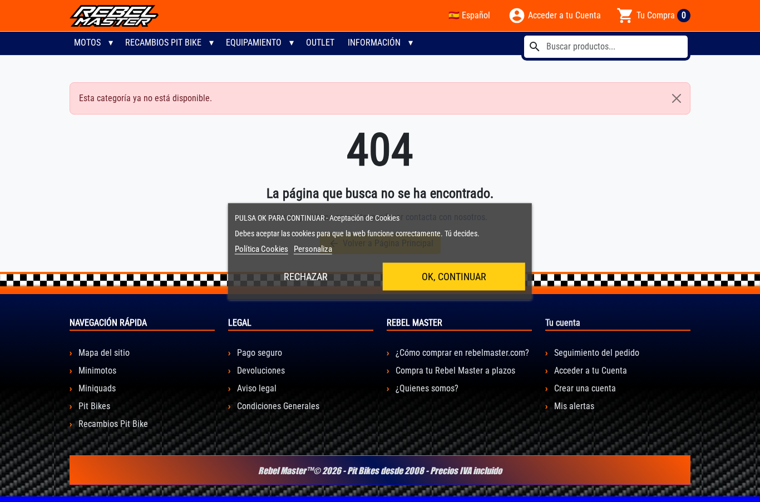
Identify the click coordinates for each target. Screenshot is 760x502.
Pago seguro (258, 352)
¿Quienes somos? (425, 388)
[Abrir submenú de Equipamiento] (291, 42)
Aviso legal (256, 388)
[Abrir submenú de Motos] (110, 42)
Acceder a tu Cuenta (589, 370)
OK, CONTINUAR (454, 276)
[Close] (676, 98)
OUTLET (320, 42)
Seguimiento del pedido (595, 352)
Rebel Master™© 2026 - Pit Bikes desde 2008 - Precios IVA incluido (380, 470)
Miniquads (96, 388)
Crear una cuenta (584, 388)
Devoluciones (260, 370)
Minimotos (96, 370)
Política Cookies (261, 248)
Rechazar (306, 276)
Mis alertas (573, 406)
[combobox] (605, 47)
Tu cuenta (562, 322)
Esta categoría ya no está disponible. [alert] (145, 98)
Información (374, 42)
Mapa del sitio (103, 352)
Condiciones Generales (277, 406)
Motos (87, 42)
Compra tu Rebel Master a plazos (454, 370)
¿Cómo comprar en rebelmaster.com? (461, 352)
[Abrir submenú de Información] (410, 42)
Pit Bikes (93, 406)
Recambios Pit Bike (163, 42)
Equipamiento (254, 42)
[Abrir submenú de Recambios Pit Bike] (211, 42)
